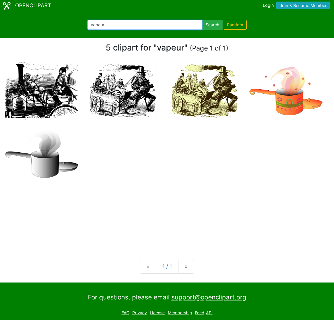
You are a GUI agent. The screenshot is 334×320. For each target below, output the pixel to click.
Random (235, 24)
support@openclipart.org (208, 297)
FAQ (125, 312)
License (157, 312)
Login (268, 5)
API (209, 312)
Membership (180, 312)
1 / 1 (167, 266)
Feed (199, 312)
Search (212, 24)
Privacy (139, 312)
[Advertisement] (167, 214)
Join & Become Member (303, 5)
